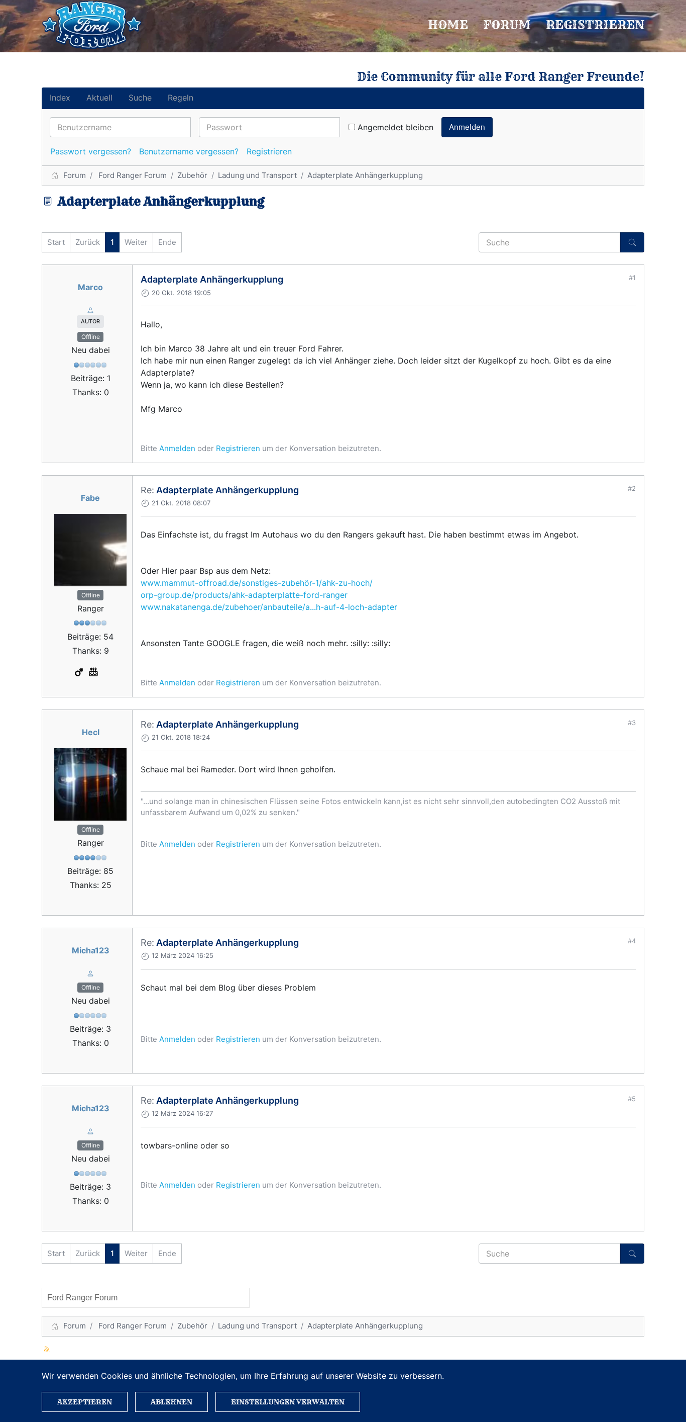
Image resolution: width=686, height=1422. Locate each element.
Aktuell (99, 98)
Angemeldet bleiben (395, 127)
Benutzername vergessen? (189, 151)
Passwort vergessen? (90, 151)
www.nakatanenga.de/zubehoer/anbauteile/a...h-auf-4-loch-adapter (269, 607)
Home (448, 24)
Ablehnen (171, 1401)
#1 (632, 278)
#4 (632, 941)
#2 (632, 488)
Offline (90, 336)
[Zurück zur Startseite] (92, 24)
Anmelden (467, 127)
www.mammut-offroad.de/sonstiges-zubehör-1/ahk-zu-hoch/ (257, 583)
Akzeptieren (84, 1401)
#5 (632, 1099)
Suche (140, 98)
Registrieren (595, 24)
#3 (632, 723)
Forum (507, 24)
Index (60, 98)
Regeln (180, 98)
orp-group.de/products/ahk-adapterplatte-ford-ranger (244, 595)
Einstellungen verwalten (288, 1401)
